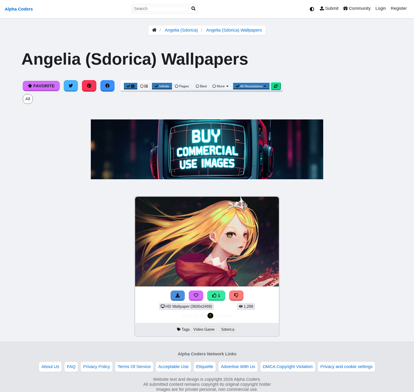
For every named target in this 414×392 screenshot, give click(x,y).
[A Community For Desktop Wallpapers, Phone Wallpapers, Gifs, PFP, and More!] (154, 30)
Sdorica (227, 329)
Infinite (164, 86)
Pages (184, 86)
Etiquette (204, 366)
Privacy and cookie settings (346, 366)
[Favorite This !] (196, 296)
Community (359, 8)
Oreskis (223, 315)
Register (399, 8)
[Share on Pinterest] (89, 86)
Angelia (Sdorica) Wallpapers (234, 30)
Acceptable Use (173, 366)
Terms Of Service (134, 366)
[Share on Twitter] (71, 86)
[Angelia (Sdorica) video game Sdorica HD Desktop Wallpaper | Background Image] (207, 285)
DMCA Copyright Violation (288, 366)
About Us (50, 366)
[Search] (194, 8)
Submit (331, 8)
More (221, 86)
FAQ (71, 366)
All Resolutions (251, 86)
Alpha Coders (19, 9)
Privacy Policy (96, 366)
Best (203, 86)
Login (380, 8)
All (27, 98)
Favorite (43, 86)
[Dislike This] (236, 296)
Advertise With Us (238, 366)
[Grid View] (130, 86)
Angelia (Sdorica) (181, 30)
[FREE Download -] (178, 296)
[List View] (144, 86)
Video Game (204, 329)
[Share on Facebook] (107, 86)
